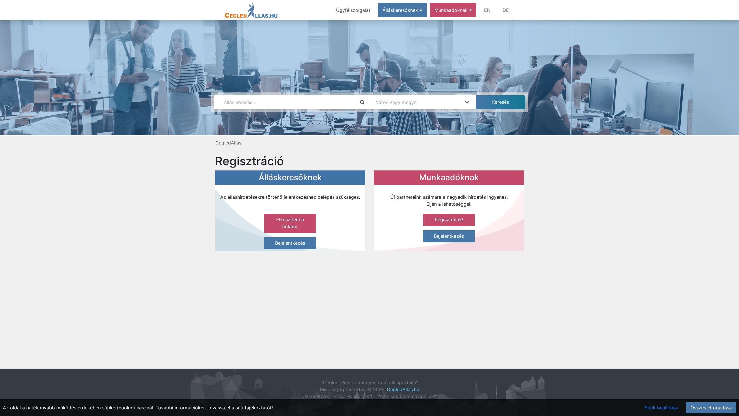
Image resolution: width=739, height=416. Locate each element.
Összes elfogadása (711, 408)
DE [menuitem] (506, 10)
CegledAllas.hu (403, 389)
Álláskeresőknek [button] (400, 10)
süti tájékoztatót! (254, 408)
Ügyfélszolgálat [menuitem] (353, 10)
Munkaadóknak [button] (451, 10)
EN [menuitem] (487, 10)
